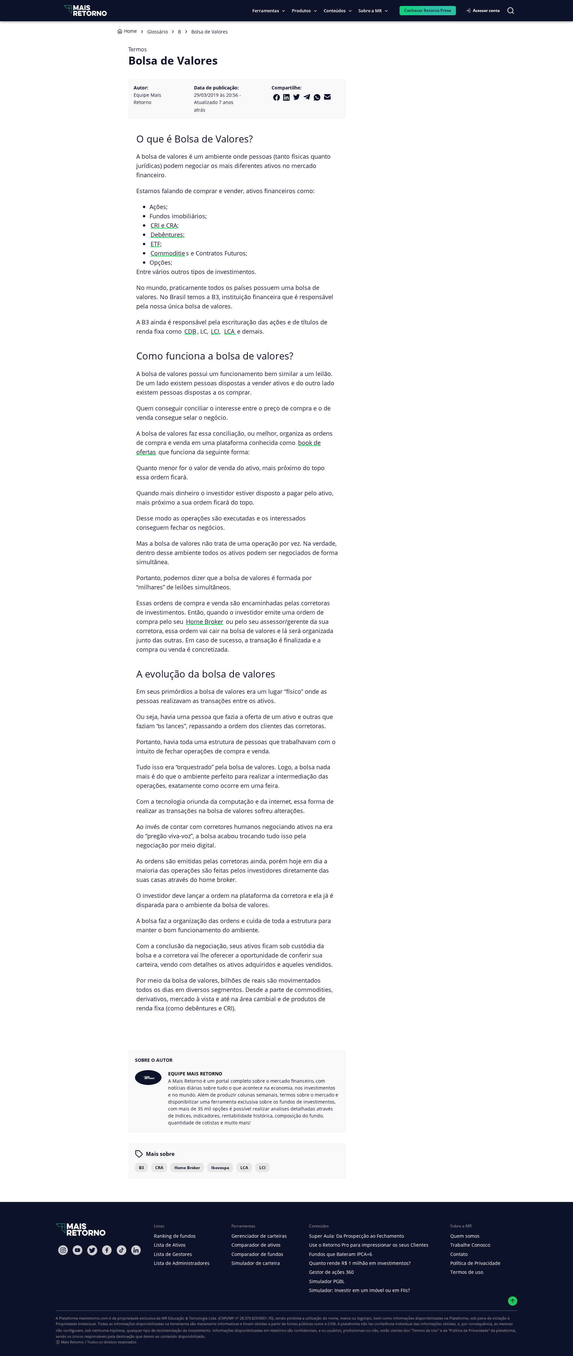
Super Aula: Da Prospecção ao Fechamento (356, 1236)
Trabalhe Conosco (470, 1245)
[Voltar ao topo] (513, 1301)
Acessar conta (486, 10)
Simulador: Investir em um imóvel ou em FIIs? (359, 1290)
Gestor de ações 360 (331, 1272)
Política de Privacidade (475, 1263)
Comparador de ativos (256, 1245)
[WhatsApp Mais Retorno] (317, 97)
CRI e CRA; (165, 225)
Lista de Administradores (182, 1263)
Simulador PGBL (327, 1281)
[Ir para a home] (85, 10)
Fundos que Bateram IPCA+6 (340, 1254)
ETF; (156, 244)
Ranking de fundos (175, 1236)
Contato (459, 1254)
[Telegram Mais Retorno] (306, 97)
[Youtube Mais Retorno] (78, 1250)
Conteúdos (335, 11)
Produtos (301, 11)
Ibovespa (220, 1167)
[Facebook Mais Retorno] (276, 97)
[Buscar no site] (510, 10)
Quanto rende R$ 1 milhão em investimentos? (360, 1263)
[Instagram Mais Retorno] (63, 1250)
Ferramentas (265, 11)
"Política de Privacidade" (469, 1330)
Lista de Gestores (173, 1254)
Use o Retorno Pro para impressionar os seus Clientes (368, 1245)
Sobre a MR (370, 11)
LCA (230, 331)
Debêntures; (168, 234)
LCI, (216, 331)
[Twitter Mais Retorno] (296, 97)
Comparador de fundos (257, 1254)
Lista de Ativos (170, 1245)
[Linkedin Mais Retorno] (286, 97)
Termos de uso (466, 1272)
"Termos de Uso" (425, 1330)
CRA (159, 1167)
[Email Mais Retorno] (327, 97)
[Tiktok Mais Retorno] (121, 1250)
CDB (190, 331)
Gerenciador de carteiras (259, 1236)
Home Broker (204, 621)
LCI (262, 1167)
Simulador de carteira (255, 1263)
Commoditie (168, 253)
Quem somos (464, 1236)
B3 (141, 1167)
